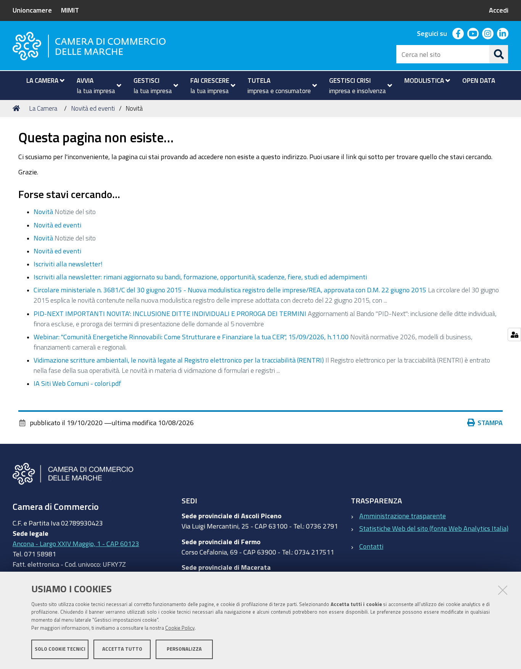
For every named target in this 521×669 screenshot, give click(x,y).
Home (18, 108)
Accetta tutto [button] (122, 648)
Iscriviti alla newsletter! (68, 263)
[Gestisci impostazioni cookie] (514, 334)
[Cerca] (498, 54)
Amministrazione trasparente (402, 515)
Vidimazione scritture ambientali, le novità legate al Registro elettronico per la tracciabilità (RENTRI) (179, 359)
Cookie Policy (180, 627)
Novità (43, 211)
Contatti (371, 546)
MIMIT (70, 9)
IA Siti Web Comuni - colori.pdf (77, 383)
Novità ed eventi (93, 108)
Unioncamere (32, 9)
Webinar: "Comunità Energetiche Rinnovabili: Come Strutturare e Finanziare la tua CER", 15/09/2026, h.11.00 (191, 336)
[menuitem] (42, 80)
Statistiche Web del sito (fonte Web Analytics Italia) (433, 528)
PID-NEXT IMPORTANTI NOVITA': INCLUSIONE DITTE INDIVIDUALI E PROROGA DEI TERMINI (170, 313)
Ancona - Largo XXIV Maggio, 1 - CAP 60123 (76, 543)
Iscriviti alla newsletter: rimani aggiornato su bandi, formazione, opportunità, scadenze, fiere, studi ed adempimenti (200, 276)
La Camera (43, 108)
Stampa (490, 422)
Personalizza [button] (184, 648)
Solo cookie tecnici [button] (60, 648)
